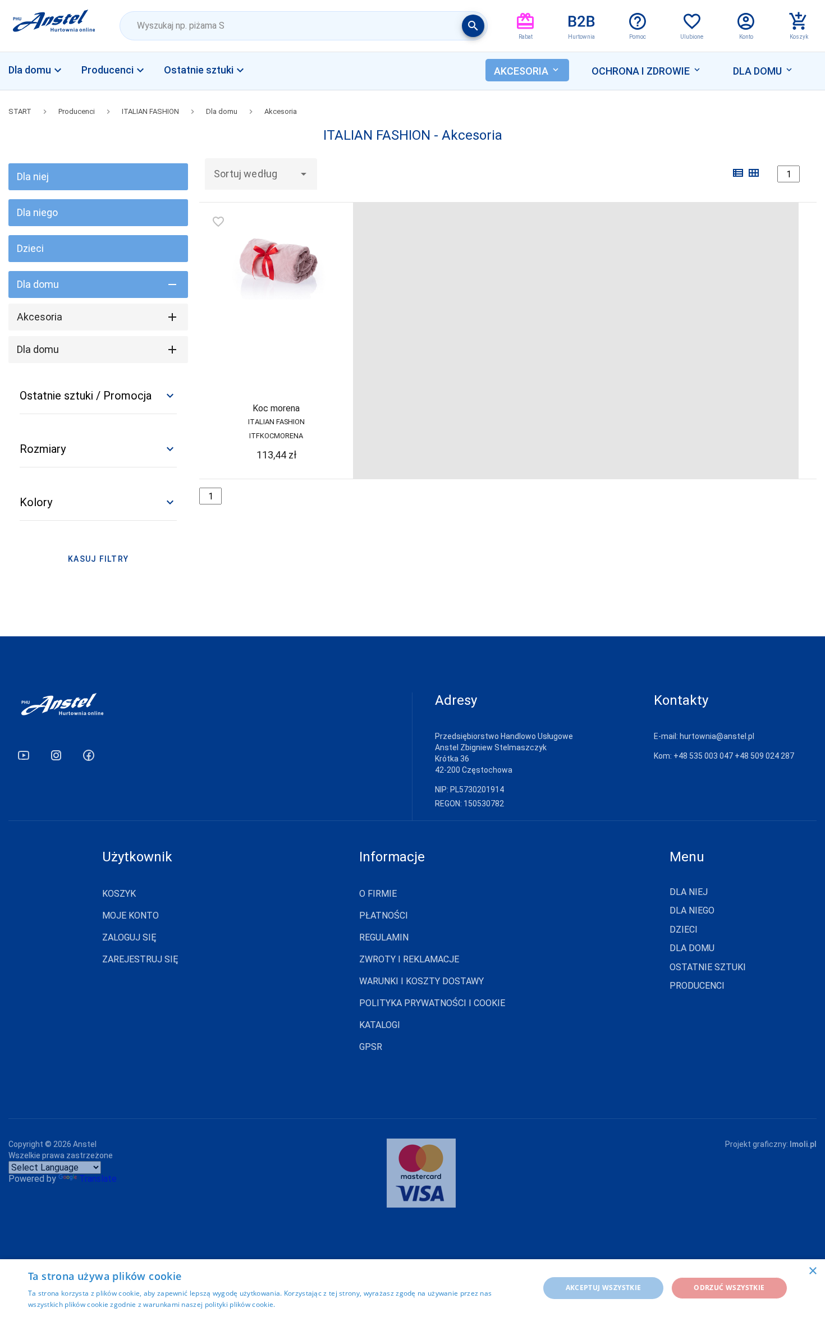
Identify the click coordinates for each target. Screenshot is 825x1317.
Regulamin (384, 937)
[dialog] (412, 1288)
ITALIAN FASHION (150, 111)
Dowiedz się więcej (308, 1304)
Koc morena (276, 408)
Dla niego (37, 212)
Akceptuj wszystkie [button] (603, 1287)
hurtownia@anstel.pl (717, 736)
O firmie (378, 893)
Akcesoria (280, 111)
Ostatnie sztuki (708, 967)
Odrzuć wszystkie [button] (729, 1287)
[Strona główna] (54, 25)
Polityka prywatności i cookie (432, 1003)
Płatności (383, 915)
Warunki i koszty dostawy (421, 981)
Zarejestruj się (140, 959)
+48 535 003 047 (703, 755)
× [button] (812, 1271)
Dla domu (221, 111)
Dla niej (33, 176)
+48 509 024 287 (764, 755)
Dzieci (30, 248)
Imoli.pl (803, 1144)
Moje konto (130, 915)
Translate (98, 1178)
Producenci (76, 111)
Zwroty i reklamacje (409, 959)
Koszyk (119, 893)
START (19, 111)
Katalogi (379, 1025)
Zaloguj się (129, 937)
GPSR (370, 1046)
